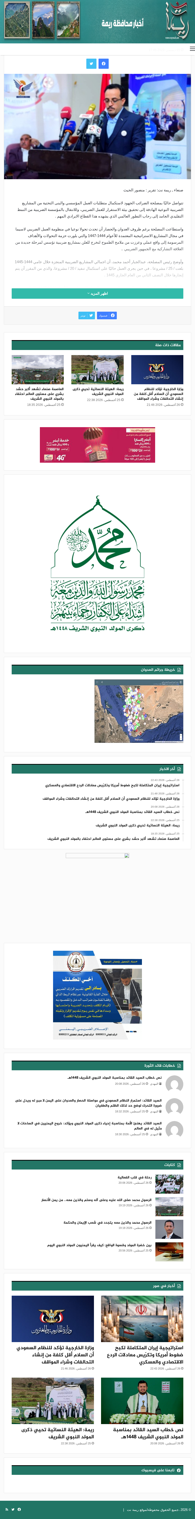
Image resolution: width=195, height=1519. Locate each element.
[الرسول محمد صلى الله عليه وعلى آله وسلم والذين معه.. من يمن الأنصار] (169, 1206)
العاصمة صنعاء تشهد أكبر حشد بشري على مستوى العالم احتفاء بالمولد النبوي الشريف (39, 394)
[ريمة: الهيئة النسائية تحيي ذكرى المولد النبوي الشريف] (97, 370)
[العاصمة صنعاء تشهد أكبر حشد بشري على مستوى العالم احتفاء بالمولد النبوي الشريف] (38, 369)
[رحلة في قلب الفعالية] (169, 1184)
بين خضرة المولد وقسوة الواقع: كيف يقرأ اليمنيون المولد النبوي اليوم (99, 1245)
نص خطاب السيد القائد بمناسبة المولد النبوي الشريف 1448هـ (115, 1078)
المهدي (154, 1083)
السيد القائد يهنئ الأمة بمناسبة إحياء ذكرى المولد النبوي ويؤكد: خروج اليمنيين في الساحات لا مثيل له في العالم (90, 1126)
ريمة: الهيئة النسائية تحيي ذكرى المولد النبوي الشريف (98, 391)
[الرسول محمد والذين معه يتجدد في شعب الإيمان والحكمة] (169, 1229)
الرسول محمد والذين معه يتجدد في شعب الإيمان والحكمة (107, 1223)
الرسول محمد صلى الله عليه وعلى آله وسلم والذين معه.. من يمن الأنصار (96, 1200)
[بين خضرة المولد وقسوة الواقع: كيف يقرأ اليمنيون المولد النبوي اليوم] (169, 1251)
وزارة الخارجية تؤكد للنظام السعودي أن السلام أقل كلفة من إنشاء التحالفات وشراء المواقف (158, 394)
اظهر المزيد (99, 293)
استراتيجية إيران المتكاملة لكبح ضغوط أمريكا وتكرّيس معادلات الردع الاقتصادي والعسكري (145, 1355)
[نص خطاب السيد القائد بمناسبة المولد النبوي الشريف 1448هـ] (142, 1401)
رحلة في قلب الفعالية (135, 1177)
